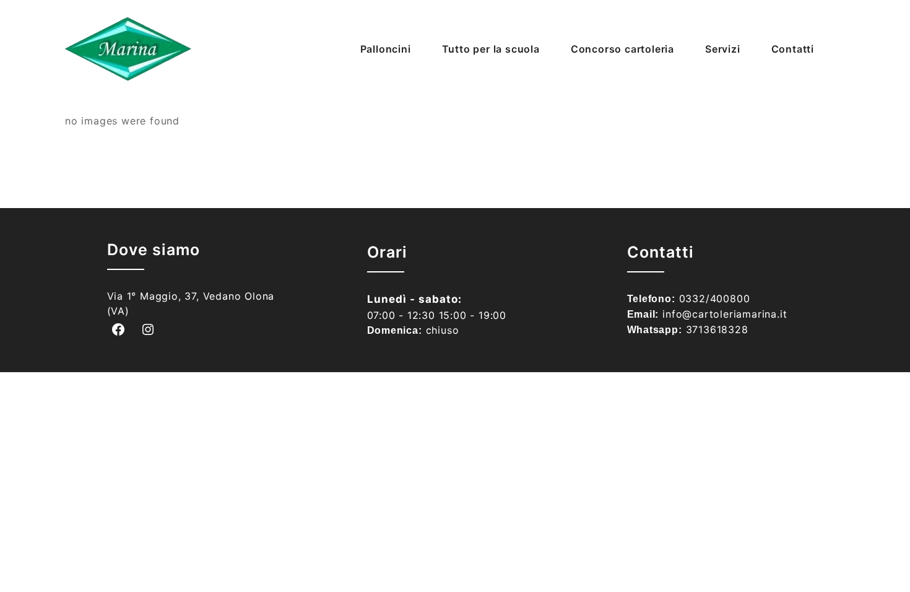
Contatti (792, 49)
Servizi (722, 49)
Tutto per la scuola (491, 49)
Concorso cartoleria (622, 49)
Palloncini (385, 49)
